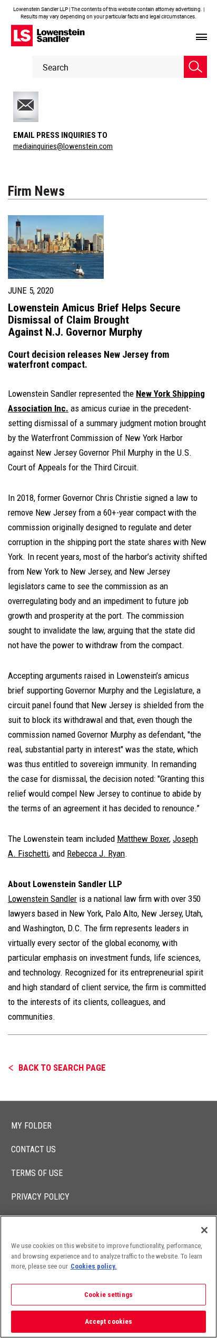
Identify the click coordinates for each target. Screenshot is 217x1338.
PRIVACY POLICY (40, 1197)
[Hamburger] (201, 37)
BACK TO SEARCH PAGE (62, 1067)
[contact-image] (38, 107)
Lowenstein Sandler (42, 898)
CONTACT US (33, 1149)
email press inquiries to (60, 135)
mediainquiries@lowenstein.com (63, 146)
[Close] (204, 1230)
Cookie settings (108, 1295)
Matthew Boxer (143, 838)
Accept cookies (109, 1321)
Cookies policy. (94, 1266)
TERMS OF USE (37, 1173)
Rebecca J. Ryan (96, 853)
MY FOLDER (31, 1126)
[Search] (195, 67)
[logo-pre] (48, 35)
